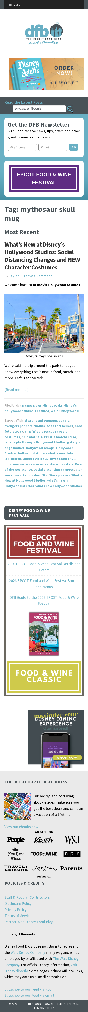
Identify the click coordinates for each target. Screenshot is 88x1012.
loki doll (73, 453)
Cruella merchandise (60, 437)
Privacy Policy (15, 909)
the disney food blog (44, 25)
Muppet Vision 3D (35, 458)
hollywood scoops (40, 448)
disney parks (53, 405)
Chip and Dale (32, 437)
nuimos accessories (28, 464)
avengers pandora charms (24, 426)
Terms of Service (17, 915)
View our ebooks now (21, 826)
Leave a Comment (38, 276)
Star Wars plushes (56, 475)
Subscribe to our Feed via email (29, 995)
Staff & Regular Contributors (27, 897)
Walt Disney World (65, 411)
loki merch (12, 458)
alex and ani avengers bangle (46, 420)
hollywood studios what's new (41, 453)
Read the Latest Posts (23, 102)
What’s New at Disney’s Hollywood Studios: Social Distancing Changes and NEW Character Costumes (42, 255)
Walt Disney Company (28, 952)
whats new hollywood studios (58, 486)
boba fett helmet (59, 426)
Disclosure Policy (17, 903)
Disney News (32, 405)
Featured (42, 411)
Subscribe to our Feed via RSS (27, 989)
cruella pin (12, 442)
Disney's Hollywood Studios (44, 442)
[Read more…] (16, 389)
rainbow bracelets (59, 464)
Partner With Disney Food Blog (28, 921)
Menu (16, 4)
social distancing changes (54, 469)
